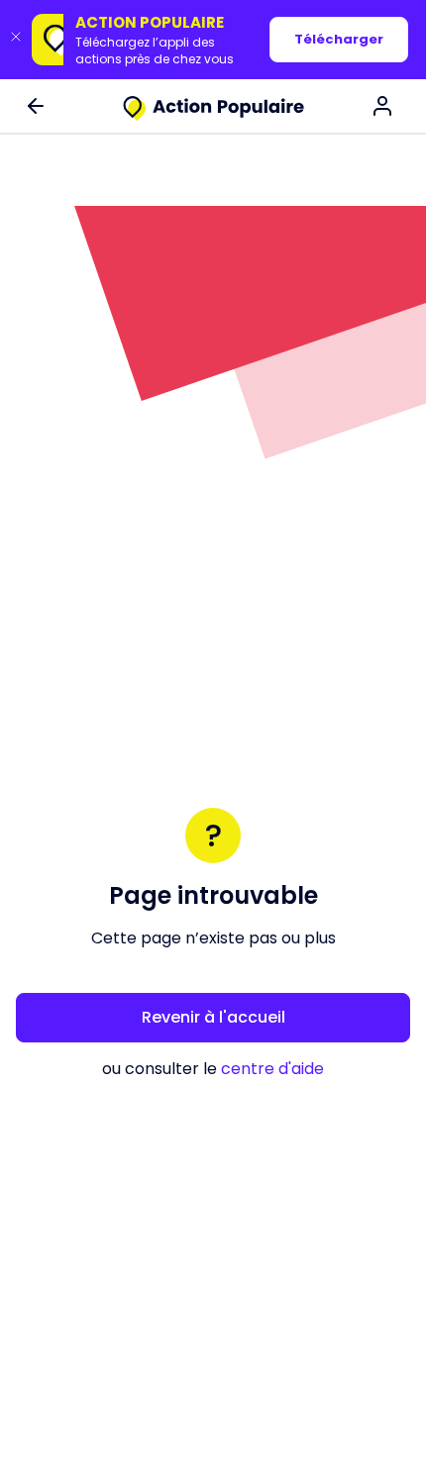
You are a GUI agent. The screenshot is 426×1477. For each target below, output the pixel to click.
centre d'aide (272, 1068)
